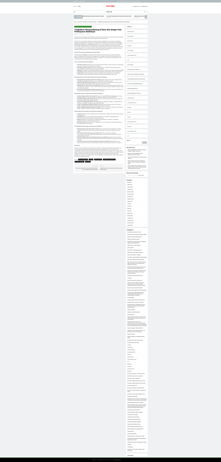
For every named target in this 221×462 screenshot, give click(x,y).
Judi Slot (91, 159)
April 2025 (129, 210)
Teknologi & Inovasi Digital (132, 414)
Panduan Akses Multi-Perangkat (133, 312)
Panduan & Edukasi (131, 309)
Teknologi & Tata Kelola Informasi (133, 424)
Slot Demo (129, 364)
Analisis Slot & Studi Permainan (133, 239)
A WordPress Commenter (132, 175)
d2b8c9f (77, 34)
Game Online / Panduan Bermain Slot (134, 250)
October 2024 (130, 225)
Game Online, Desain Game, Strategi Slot (135, 252)
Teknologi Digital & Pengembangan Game (135, 428)
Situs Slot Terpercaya (79, 161)
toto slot (129, 112)
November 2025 (130, 194)
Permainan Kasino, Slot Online (133, 342)
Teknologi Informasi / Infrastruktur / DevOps (135, 436)
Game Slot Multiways (83, 159)
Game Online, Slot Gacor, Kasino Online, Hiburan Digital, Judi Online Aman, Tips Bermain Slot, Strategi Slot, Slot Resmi (136, 263)
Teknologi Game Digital (131, 433)
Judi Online (129, 278)
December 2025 (130, 191)
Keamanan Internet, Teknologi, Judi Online (135, 302)
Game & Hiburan (130, 247)
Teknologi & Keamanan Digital (133, 417)
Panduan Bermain (130, 314)
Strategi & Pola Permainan (132, 396)
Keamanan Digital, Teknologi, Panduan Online (136, 299)
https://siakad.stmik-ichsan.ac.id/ (133, 69)
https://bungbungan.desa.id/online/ (134, 93)
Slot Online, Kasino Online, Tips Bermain (135, 376)
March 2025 (129, 213)
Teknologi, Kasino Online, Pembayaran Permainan (136, 442)
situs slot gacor (130, 36)
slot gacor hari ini (130, 31)
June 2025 (129, 206)
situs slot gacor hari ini (131, 55)
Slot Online (88, 161)
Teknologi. (129, 444)
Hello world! (141, 175)
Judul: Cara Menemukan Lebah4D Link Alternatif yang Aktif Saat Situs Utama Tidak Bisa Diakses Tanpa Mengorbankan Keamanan (137, 167)
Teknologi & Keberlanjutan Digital (133, 419)
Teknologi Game (130, 431)
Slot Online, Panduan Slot (132, 385)
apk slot (129, 116)
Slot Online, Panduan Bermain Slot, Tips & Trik (136, 380)
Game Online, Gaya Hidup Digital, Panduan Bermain (137, 257)
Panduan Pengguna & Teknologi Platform (135, 328)
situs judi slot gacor (131, 349)
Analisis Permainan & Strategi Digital (134, 236)
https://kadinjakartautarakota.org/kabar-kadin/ (136, 78)
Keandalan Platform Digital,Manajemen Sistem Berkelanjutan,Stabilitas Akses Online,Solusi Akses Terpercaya (136, 306)
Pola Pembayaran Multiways (109, 159)
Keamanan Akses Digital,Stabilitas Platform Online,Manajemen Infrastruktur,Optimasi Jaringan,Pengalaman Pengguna (135, 294)
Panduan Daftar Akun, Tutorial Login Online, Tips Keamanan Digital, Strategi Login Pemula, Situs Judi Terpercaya (136, 318)
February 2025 (130, 215)
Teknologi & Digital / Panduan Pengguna (135, 412)
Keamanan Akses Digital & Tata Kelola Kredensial (136, 290)
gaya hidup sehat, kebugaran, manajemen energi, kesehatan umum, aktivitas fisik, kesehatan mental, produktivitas (136, 272)
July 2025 (129, 203)
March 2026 (129, 184)
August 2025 (129, 201)
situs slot (80, 49)
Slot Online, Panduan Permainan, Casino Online (136, 383)
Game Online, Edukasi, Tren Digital (134, 254)
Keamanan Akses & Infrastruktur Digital (134, 287)
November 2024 (130, 222)
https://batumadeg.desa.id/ (132, 88)
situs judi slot (130, 347)
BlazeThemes (118, 459)
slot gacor (129, 45)
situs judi (129, 345)
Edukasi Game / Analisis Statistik (133, 245)
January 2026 (129, 189)
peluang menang (98, 159)
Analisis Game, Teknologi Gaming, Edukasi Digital (137, 234)
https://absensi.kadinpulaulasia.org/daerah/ (135, 74)
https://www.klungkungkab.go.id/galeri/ (134, 83)
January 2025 (129, 218)
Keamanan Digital (130, 297)
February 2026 (130, 187)
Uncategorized (130, 446)
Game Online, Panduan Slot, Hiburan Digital (135, 259)
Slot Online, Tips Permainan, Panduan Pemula (136, 394)
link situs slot (130, 40)
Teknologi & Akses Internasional (133, 409)
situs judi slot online (131, 352)
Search (128, 140)
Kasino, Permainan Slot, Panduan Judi (134, 280)
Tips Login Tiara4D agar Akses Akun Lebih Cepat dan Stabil (85, 16)
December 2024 (130, 220)
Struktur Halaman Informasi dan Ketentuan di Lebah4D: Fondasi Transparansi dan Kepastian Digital (121, 1)
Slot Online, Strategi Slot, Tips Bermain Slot (135, 387)
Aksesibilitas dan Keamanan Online (134, 232)
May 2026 (129, 182)
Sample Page (109, 11)
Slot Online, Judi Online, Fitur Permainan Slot (83, 26)
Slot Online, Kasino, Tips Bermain (133, 378)
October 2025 (130, 196)
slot (128, 59)
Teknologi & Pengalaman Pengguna (134, 421)
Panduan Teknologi (131, 334)
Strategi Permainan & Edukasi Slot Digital (135, 402)
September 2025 (130, 198)
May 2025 (129, 208)
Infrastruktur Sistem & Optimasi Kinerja (134, 275)
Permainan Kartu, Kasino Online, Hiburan (135, 340)
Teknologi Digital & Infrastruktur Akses (134, 426)
